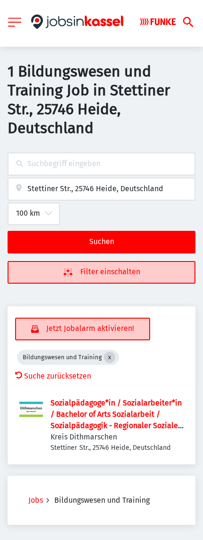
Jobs (35, 500)
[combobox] (101, 164)
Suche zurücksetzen (57, 375)
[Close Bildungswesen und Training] (109, 357)
